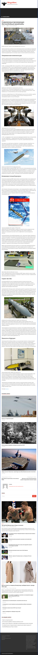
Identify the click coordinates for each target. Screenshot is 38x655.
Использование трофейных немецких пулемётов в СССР (13, 445)
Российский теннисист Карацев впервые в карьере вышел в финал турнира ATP (16, 625)
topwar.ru (7, 388)
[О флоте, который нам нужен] (19, 417)
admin (8, 25)
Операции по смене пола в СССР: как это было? (11, 607)
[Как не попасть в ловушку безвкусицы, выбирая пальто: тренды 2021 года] (19, 583)
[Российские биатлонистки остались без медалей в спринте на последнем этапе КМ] (5, 548)
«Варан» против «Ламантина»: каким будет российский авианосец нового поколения (19, 471)
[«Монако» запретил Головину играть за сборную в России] (5, 559)
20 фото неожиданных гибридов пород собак (11, 611)
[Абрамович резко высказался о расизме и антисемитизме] (5, 542)
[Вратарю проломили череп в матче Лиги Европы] (5, 553)
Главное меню (6, 16)
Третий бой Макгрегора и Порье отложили (12, 525)
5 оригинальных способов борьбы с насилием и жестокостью (14, 600)
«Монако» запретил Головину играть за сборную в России (20, 555)
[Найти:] (19, 496)
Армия (3, 20)
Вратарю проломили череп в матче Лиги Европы (18, 550)
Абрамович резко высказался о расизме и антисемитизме (20, 539)
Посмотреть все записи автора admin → (16, 486)
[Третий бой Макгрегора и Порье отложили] (19, 523)
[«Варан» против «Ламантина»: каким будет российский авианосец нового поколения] (19, 470)
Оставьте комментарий (13, 25)
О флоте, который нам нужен (7, 418)
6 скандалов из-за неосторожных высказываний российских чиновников (16, 604)
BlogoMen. (12, 2)
